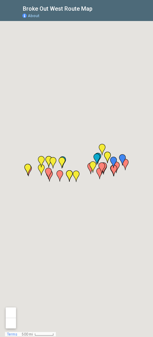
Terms (12, 334)
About (33, 16)
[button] (92, 167)
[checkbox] (98, 8)
